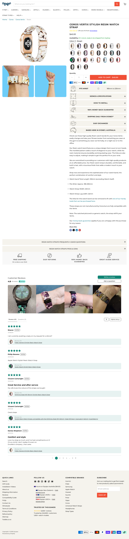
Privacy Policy (7, 511)
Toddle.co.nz (6, 519)
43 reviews (93, 31)
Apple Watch (70, 489)
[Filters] (106, 319)
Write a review (109, 277)
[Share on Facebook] (71, 230)
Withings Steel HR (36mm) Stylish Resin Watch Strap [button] (32, 395)
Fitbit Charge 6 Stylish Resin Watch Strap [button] (28, 342)
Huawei (46, 10)
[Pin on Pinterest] (80, 230)
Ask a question (109, 281)
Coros (85, 10)
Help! (19, 15)
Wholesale (6, 506)
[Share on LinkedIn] (77, 230)
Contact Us (6, 503)
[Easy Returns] (50, 258)
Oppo (75, 10)
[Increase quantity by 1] (86, 77)
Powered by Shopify (8, 533)
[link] (98, 31)
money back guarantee (82, 221)
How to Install (101, 103)
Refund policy (7, 514)
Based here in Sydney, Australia (100, 130)
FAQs (4, 500)
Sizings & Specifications (100, 96)
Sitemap (5, 517)
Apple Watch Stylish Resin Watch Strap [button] (28, 367)
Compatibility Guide (9, 498)
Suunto (56, 10)
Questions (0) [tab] (22, 319)
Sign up (102, 495)
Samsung (26, 10)
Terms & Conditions (9, 508)
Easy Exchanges (100, 123)
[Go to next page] (76, 458)
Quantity (73, 73)
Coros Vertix (20, 19)
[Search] (117, 4)
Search (4, 481)
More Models (97, 10)
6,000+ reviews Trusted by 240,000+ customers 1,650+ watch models (45, 513)
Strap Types (7, 15)
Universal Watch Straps (73, 506)
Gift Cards (5, 484)
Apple (36, 10)
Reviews (5, 495)
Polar (67, 10)
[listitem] (22, 299)
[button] (11, 341)
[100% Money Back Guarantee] (79, 258)
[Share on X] (74, 230)
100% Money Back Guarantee (101, 110)
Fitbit (5, 10)
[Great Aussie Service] (109, 258)
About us (5, 489)
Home (4, 19)
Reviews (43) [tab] (12, 319)
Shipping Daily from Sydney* (101, 117)
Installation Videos (9, 487)
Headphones (112, 10)
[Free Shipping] (20, 258)
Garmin (14, 10)
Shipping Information (10, 492)
